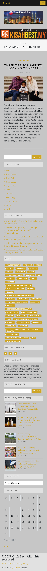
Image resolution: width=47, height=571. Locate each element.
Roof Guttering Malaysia (25, 319)
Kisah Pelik (11, 178)
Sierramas (11, 326)
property (21, 316)
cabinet (10, 278)
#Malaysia (21, 268)
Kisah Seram (11, 182)
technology (10, 197)
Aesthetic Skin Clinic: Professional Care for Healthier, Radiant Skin (28, 406)
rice (8, 319)
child (33, 278)
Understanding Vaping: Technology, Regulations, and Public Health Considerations (20, 230)
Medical (10, 305)
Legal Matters (23, 60)
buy (39, 275)
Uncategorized (12, 201)
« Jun (6, 546)
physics (10, 316)
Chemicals (22, 278)
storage (23, 326)
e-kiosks (10, 282)
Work (8, 209)
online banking (29, 312)
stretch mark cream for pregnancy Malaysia (23, 330)
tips (33, 338)
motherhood (12, 312)
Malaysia (35, 302)
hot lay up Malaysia (15, 289)
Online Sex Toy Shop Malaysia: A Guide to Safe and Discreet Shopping (28, 450)
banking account (14, 275)
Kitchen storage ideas (17, 302)
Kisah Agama (11, 174)
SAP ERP (9, 194)
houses (10, 292)
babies (31, 272)
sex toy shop (23, 322)
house (31, 289)
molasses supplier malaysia (19, 309)
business (30, 275)
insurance (23, 299)
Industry (11, 299)
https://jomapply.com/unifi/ (20, 295)
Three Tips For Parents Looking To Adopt (23, 66)
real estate (35, 316)
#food (38, 265)
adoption (20, 272)
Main (8, 190)
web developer (13, 341)
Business (9, 170)
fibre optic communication (19, 285)
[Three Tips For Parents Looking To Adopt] (23, 88)
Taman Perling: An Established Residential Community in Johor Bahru (29, 436)
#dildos (28, 265)
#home (10, 268)
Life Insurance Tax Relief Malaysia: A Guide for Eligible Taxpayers (28, 464)
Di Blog (16, 568)
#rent (9, 272)
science (10, 322)
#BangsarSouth (14, 265)
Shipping (37, 322)
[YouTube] (15, 353)
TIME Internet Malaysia (17, 338)
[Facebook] (5, 353)
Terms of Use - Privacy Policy (15, 563)
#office (33, 268)
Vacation (9, 205)
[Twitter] (10, 353)
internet (36, 299)
